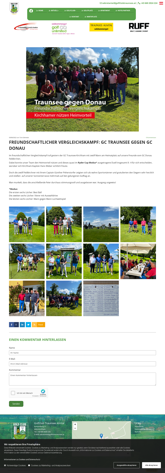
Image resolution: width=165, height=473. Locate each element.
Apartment (105, 10)
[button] (101, 436)
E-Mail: (12, 359)
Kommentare (151, 137)
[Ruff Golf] (139, 27)
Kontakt (75, 17)
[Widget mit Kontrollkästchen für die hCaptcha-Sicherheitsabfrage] (28, 393)
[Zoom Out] (75, 428)
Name (12, 348)
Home (40, 10)
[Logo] (14, 9)
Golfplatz (88, 10)
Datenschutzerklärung (143, 429)
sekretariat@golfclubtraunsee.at (119, 3)
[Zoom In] (75, 424)
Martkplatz (92, 17)
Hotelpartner (124, 10)
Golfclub (71, 10)
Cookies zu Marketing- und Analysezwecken (51, 465)
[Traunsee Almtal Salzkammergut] (101, 27)
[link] (55, 11)
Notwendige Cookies (16, 465)
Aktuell (54, 10)
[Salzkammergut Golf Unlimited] (64, 28)
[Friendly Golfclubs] (26, 27)
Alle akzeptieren (151, 465)
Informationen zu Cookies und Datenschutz (22, 459)
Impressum (139, 426)
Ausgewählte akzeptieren (126, 465)
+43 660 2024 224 (149, 3)
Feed (40, 324)
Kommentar (15, 370)
